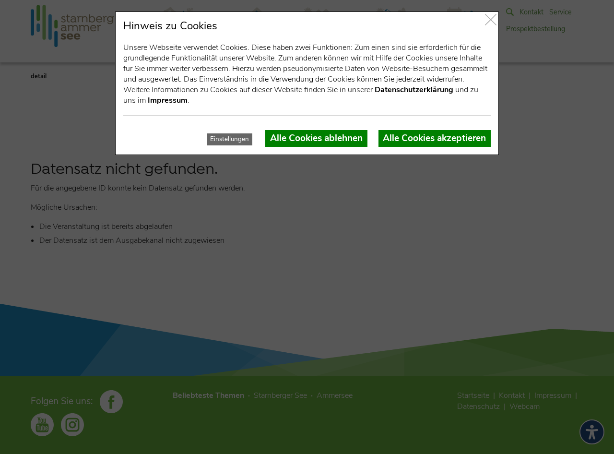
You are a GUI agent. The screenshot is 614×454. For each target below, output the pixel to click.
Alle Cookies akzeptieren (434, 138)
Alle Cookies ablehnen (316, 138)
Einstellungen (229, 139)
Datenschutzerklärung (414, 89)
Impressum (168, 100)
